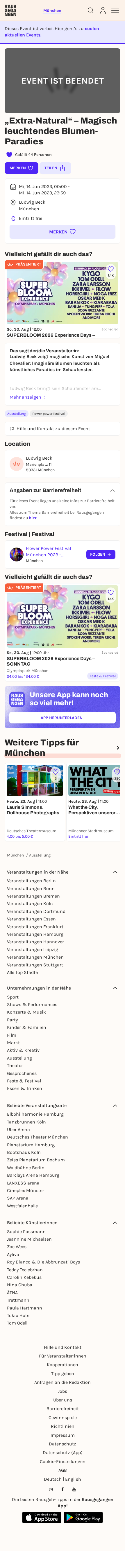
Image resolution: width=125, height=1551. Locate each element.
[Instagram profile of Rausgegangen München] (51, 1489)
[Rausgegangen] (10, 10)
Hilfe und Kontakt (62, 1347)
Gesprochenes (22, 1073)
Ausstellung (16, 414)
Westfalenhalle (22, 1206)
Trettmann (18, 1300)
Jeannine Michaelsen (29, 1239)
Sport (13, 997)
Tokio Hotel (19, 1315)
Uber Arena (18, 1129)
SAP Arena (17, 1198)
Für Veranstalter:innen (62, 1356)
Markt (13, 1042)
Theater (15, 1065)
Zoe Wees (16, 1246)
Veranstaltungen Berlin (31, 880)
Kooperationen (62, 1364)
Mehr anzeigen (25, 397)
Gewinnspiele (63, 1417)
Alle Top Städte (22, 972)
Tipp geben (62, 1373)
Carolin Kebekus (24, 1277)
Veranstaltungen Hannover (35, 941)
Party (12, 1020)
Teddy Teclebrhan (25, 1269)
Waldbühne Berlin (25, 1167)
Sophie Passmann (26, 1231)
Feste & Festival (24, 1081)
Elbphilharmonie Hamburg (35, 1114)
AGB (62, 1470)
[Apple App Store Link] (41, 1517)
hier (33, 517)
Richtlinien (62, 1426)
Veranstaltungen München (35, 957)
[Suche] (90, 10)
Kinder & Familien (26, 1027)
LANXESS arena (23, 1183)
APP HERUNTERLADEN (75, 719)
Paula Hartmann (24, 1308)
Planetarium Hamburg (31, 1144)
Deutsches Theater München (37, 1137)
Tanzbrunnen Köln (26, 1122)
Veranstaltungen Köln (30, 903)
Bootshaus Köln (24, 1152)
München (15, 855)
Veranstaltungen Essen (31, 919)
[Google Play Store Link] (83, 1517)
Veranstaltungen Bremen (33, 896)
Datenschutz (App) (63, 1452)
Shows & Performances (32, 1004)
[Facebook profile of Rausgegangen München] (62, 1489)
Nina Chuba (19, 1284)
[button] (62, 232)
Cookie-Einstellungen (62, 1461)
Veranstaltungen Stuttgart (35, 965)
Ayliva (13, 1254)
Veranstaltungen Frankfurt (35, 926)
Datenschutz (62, 1444)
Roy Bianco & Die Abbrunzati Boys (43, 1262)
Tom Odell (17, 1323)
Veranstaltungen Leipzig (32, 949)
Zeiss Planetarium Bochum (36, 1160)
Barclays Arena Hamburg (33, 1175)
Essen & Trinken (24, 1088)
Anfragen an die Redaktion (62, 1382)
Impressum (63, 1435)
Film (11, 1035)
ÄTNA (12, 1292)
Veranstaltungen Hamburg (35, 934)
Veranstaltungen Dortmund (36, 911)
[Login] (103, 10)
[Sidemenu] (115, 10)
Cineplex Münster (25, 1190)
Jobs (62, 1391)
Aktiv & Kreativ (23, 1050)
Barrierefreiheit (63, 1408)
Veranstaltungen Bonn (31, 888)
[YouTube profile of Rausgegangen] (74, 1489)
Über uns (62, 1400)
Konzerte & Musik (26, 1012)
